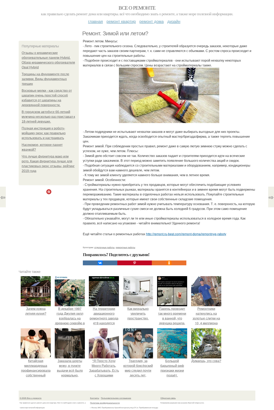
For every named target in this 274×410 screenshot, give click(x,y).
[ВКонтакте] (100, 262)
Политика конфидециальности (105, 402)
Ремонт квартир (121, 21)
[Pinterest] (134, 262)
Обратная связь (168, 398)
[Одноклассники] (169, 262)
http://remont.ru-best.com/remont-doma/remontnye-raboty (186, 234)
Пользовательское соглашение (116, 398)
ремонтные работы (125, 247)
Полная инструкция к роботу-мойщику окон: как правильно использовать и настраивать (44, 133)
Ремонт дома (151, 21)
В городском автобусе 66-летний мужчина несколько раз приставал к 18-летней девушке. (48, 116)
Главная (95, 21)
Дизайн (173, 21)
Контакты (94, 398)
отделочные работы (104, 247)
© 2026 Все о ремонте (31, 398)
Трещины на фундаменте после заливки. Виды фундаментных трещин (45, 78)
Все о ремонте (137, 7)
